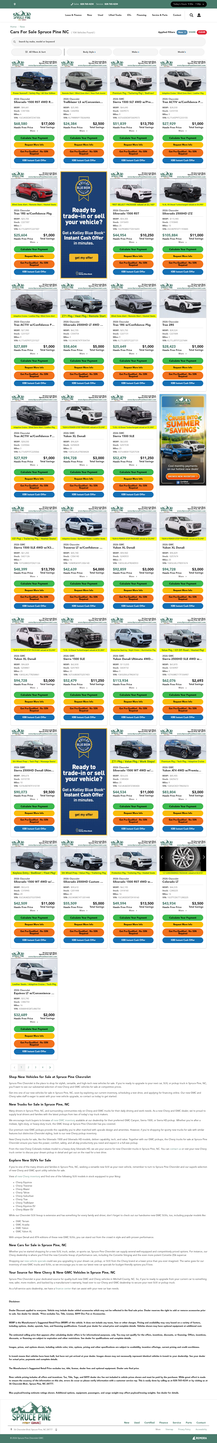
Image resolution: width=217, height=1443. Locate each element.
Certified (149, 1423)
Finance (163, 1423)
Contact (177, 15)
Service (177, 1423)
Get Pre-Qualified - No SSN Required (34, 153)
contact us (175, 1149)
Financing (141, 15)
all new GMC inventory (63, 1120)
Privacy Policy (184, 1430)
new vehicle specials (35, 1261)
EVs (129, 15)
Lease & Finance (73, 15)
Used (100, 15)
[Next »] (50, 1067)
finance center (63, 1289)
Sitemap (169, 1430)
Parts (189, 1423)
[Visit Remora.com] (199, 1439)
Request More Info (34, 145)
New (89, 15)
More (32, 131)
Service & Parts (159, 15)
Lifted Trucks (115, 15)
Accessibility (201, 1430)
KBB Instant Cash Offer (34, 160)
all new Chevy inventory (27, 1176)
